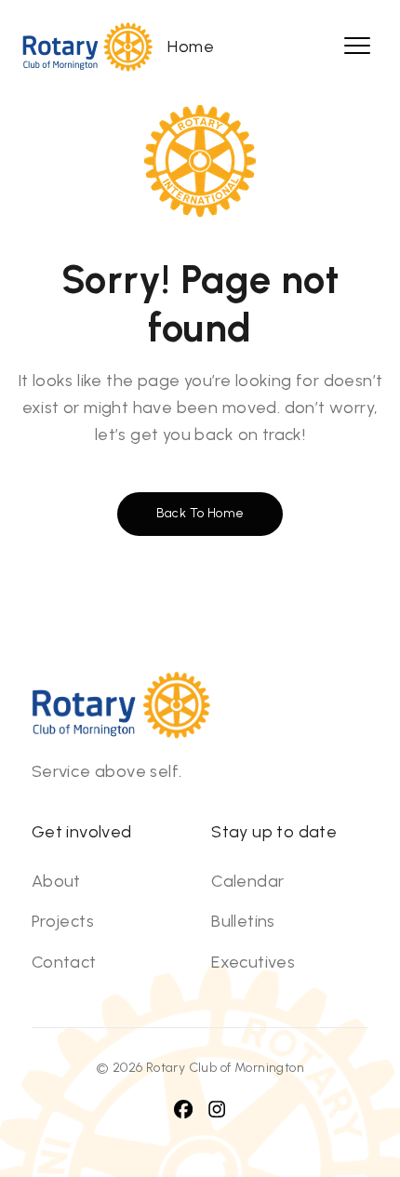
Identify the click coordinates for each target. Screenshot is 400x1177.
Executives (253, 962)
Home (190, 46)
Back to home (200, 513)
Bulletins (243, 921)
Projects (63, 921)
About (56, 881)
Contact (64, 962)
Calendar (247, 881)
